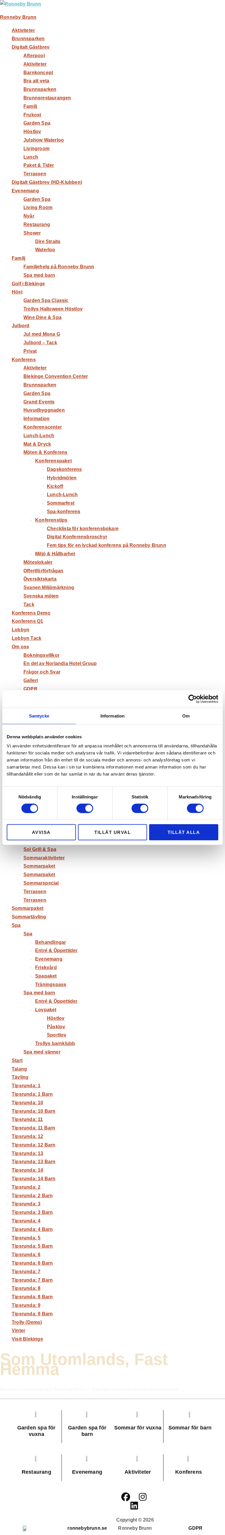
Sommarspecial (41, 883)
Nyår (28, 215)
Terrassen (34, 173)
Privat (30, 351)
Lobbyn (20, 629)
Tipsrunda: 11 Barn (33, 1127)
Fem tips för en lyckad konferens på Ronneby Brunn (106, 545)
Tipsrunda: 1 (26, 1085)
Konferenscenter (42, 427)
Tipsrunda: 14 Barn (34, 1178)
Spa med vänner (42, 1051)
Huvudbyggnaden (44, 410)
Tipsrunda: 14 (27, 1170)
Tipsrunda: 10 (27, 1102)
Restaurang (36, 224)
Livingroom (36, 148)
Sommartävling (29, 916)
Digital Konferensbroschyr (77, 536)
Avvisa (41, 832)
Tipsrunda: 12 (27, 1136)
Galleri (30, 680)
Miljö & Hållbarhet (55, 553)
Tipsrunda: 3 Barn (32, 1212)
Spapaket (46, 975)
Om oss (20, 646)
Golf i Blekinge (28, 283)
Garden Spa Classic (46, 300)
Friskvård (46, 967)
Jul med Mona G (41, 334)
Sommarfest (60, 503)
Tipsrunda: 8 (26, 1288)
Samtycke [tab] (39, 715)
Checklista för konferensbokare (83, 528)
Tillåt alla (184, 832)
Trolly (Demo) (27, 1322)
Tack (28, 604)
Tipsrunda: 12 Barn (34, 1144)
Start (17, 1060)
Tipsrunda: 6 (26, 1254)
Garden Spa (36, 123)
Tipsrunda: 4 (26, 1220)
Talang (19, 1068)
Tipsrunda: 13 (27, 1153)
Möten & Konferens (45, 452)
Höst (17, 291)
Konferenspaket (53, 460)
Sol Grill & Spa (39, 849)
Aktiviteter (23, 30)
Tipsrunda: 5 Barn (32, 1246)
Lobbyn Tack (26, 638)
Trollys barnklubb (55, 1043)
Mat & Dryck (37, 444)
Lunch (30, 157)
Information (36, 418)
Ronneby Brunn (18, 17)
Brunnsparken (28, 38)
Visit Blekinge (27, 1338)
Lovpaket (46, 1009)
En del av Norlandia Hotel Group (60, 663)
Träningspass (50, 984)
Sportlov (57, 1034)
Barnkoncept (38, 72)
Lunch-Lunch (38, 435)
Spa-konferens (64, 511)
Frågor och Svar (41, 671)
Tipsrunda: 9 (26, 1305)
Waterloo (45, 249)
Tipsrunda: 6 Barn (32, 1263)
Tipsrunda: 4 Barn (32, 1229)
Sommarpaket (39, 866)
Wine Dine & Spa (42, 317)
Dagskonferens (64, 469)
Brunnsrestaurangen (47, 97)
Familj (30, 106)
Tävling (20, 1077)
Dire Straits (47, 241)
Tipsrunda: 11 (27, 1119)
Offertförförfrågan (43, 570)
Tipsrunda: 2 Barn (32, 1195)
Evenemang (25, 190)
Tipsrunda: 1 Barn (32, 1094)
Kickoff (55, 486)
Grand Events (38, 401)
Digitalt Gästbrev (31, 47)
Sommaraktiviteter (44, 857)
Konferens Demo (31, 612)
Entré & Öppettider (56, 950)
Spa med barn (39, 275)
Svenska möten (41, 595)
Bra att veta (36, 80)
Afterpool (34, 55)
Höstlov (32, 131)
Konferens (24, 359)
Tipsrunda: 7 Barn (32, 1280)
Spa (16, 925)
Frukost (32, 114)
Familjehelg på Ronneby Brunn (58, 266)
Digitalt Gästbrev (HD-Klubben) (47, 182)
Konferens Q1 (27, 621)
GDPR (30, 688)
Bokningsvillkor (41, 655)
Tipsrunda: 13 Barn (34, 1161)
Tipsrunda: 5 (26, 1237)
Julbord (20, 325)
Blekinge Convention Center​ (55, 376)
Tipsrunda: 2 (26, 1187)
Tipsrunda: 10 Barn (34, 1111)
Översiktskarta (40, 578)
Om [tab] (186, 715)
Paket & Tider (38, 165)
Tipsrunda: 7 (26, 1271)
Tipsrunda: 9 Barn (32, 1313)
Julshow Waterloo (43, 140)
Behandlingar (50, 942)
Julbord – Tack (40, 342)
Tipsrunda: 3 (26, 1203)
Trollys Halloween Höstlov (53, 308)
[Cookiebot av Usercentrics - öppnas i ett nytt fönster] (192, 698)
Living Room (37, 207)
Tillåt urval (112, 832)
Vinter (18, 1330)
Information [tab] (112, 715)
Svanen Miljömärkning (48, 587)
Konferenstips (51, 520)
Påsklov (56, 1026)
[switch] (84, 808)
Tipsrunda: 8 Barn (32, 1296)
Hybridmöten (61, 477)
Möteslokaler (37, 562)
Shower (32, 232)
